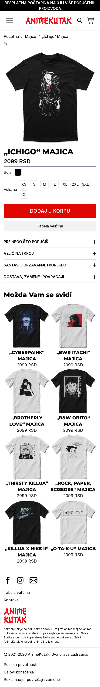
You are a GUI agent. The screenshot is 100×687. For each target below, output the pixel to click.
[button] (50, 43)
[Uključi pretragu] (80, 20)
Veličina (10, 189)
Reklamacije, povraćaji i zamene (32, 679)
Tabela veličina (50, 226)
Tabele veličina (17, 592)
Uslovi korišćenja (19, 672)
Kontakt (11, 600)
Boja (7, 172)
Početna (11, 36)
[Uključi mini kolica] (90, 21)
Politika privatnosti (20, 664)
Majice (30, 36)
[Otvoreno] (9, 20)
